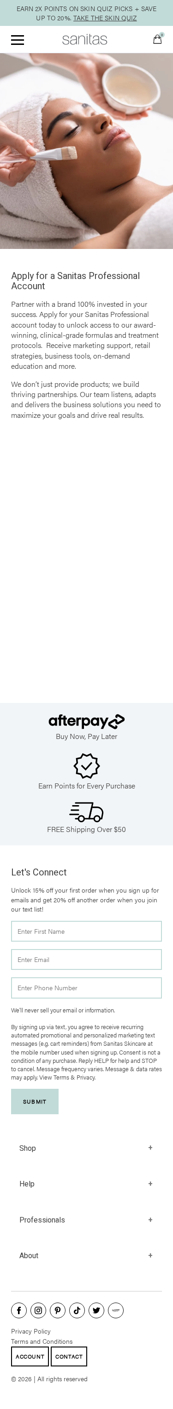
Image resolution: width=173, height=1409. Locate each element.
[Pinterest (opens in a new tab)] (58, 1310)
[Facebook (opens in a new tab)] (19, 1310)
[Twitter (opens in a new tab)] (96, 1310)
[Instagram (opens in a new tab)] (38, 1310)
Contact (69, 1356)
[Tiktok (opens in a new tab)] (77, 1310)
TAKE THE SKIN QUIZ (105, 17)
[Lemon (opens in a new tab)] (116, 1310)
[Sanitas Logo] (85, 39)
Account (30, 1356)
